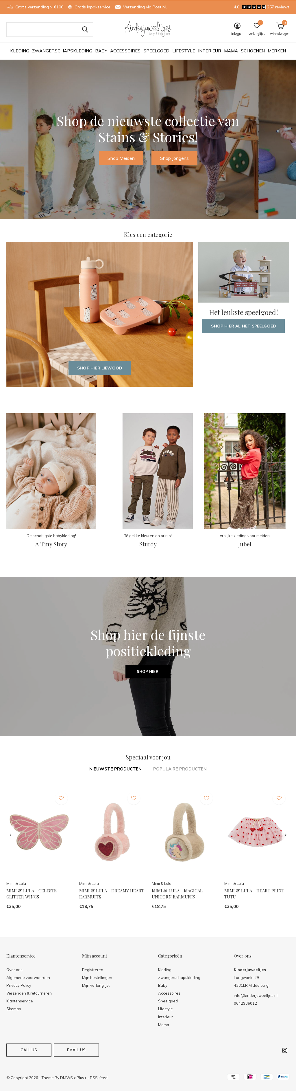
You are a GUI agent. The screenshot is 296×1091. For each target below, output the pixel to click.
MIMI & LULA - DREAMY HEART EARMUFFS (111, 894)
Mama (231, 51)
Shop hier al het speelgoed (243, 326)
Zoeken (85, 29)
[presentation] (10, 835)
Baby (101, 51)
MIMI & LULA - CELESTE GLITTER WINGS (31, 894)
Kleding (19, 51)
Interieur (209, 51)
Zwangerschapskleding (62, 51)
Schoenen (253, 51)
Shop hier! (148, 671)
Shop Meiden (121, 158)
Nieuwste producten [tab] (115, 769)
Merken (277, 51)
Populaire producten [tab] (180, 769)
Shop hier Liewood (99, 368)
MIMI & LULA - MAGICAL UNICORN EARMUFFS (177, 894)
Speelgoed (156, 51)
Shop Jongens (174, 158)
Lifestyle (183, 51)
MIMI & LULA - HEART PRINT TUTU (254, 894)
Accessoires (125, 51)
